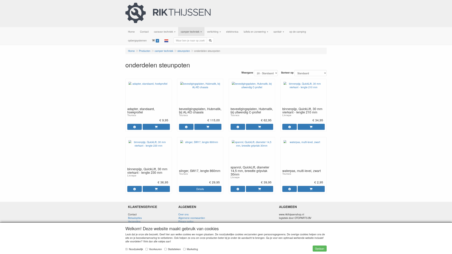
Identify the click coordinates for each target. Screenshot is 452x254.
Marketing (192, 249)
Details (200, 189)
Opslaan (319, 248)
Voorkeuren (155, 249)
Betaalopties (135, 218)
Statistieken (174, 249)
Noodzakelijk (136, 249)
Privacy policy (186, 221)
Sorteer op (287, 72)
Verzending (134, 221)
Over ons (183, 214)
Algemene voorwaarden (191, 218)
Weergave (247, 72)
